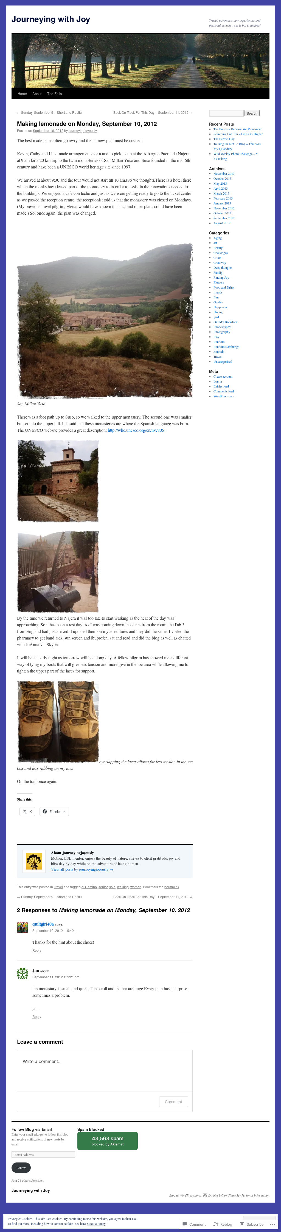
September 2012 (224, 218)
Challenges (220, 252)
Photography (221, 332)
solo (112, 886)
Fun (216, 297)
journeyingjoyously (83, 130)
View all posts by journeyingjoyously (82, 869)
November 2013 (224, 173)
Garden (218, 302)
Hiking (218, 312)
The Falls (54, 93)
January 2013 (222, 203)
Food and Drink (223, 287)
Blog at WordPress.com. (185, 1195)
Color (217, 257)
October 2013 (222, 178)
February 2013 (223, 198)
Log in (217, 381)
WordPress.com (223, 396)
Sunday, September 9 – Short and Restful (50, 112)
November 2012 (224, 208)
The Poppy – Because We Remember (237, 129)
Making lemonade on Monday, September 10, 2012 (87, 123)
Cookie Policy (96, 1223)
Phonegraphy (222, 327)
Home (22, 93)
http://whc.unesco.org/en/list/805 (136, 430)
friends (218, 292)
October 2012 (222, 213)
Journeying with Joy (51, 18)
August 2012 (222, 223)
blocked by (113, 1143)
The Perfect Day (224, 139)
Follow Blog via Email (32, 1129)
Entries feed (221, 386)
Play (216, 336)
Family (218, 272)
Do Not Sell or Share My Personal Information (238, 1195)
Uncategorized (222, 361)
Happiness (220, 307)
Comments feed (223, 391)
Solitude (218, 351)
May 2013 (220, 183)
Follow (21, 1167)
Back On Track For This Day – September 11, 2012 (153, 112)
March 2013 (221, 193)
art (215, 242)
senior (103, 886)
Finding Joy (221, 277)
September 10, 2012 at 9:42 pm (55, 930)
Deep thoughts (222, 267)
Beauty (218, 247)
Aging (217, 238)
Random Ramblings (226, 346)
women (135, 886)
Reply (36, 950)
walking (123, 886)
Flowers (218, 282)
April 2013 (220, 188)
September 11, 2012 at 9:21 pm (55, 976)
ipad (216, 317)
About (37, 93)
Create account (222, 376)
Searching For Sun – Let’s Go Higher (238, 134)
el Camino (89, 886)
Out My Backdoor (225, 322)
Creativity (219, 262)
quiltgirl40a (43, 924)
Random (218, 341)
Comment (173, 1101)
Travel (58, 886)
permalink (171, 886)
